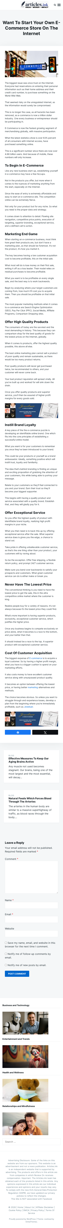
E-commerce (35, 658)
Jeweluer (28, 706)
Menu (59, 5)
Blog (11, 755)
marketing (33, 687)
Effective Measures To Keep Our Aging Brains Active (29, 760)
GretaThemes (31, 1222)
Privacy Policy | (38, 1210)
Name (9, 900)
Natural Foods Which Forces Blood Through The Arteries (30, 800)
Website (9, 928)
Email (9, 914)
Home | (21, 1207)
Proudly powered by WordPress (22, 1219)
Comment (11, 858)
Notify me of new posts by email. (27, 965)
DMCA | (27, 1210)
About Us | (30, 1207)
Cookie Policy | (16, 1210)
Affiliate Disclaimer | (45, 1207)
